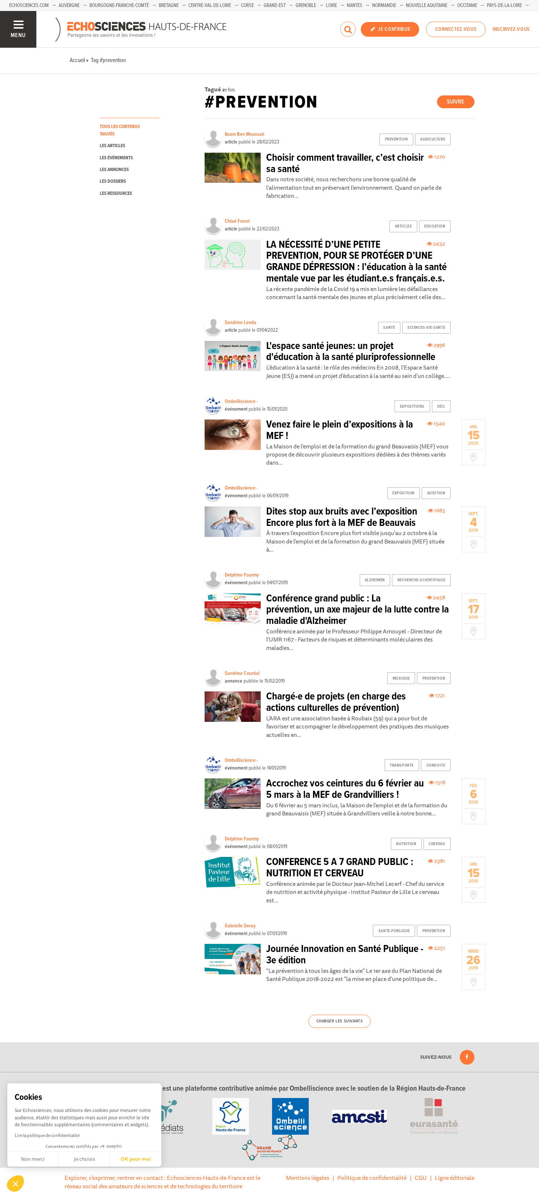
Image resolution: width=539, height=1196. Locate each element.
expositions (412, 406)
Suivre (455, 102)
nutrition (406, 844)
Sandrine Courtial (242, 673)
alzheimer (375, 580)
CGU (421, 1177)
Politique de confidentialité (372, 1177)
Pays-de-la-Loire (504, 5)
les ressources (116, 193)
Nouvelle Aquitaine (426, 5)
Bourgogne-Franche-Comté (119, 5)
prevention (396, 139)
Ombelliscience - (241, 401)
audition (436, 493)
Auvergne (69, 5)
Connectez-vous (456, 29)
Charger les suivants (339, 1021)
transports (402, 765)
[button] (15, 1183)
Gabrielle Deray (240, 926)
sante (389, 327)
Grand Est (275, 5)
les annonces (114, 170)
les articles (112, 146)
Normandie (384, 5)
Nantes (354, 5)
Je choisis (84, 1159)
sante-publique (394, 931)
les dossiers (113, 181)
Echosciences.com (29, 5)
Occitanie (467, 5)
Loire (331, 5)
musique (401, 678)
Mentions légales (307, 1177)
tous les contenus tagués (120, 130)
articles (403, 226)
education (434, 226)
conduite (435, 765)
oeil (441, 406)
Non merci (33, 1159)
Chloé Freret (237, 221)
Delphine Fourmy (242, 575)
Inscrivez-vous (511, 29)
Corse (247, 5)
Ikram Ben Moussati (244, 134)
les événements (116, 158)
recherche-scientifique (421, 580)
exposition (403, 493)
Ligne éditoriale (454, 1177)
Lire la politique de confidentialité (47, 1135)
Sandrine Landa (240, 322)
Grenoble (306, 5)
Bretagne (169, 5)
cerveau (437, 844)
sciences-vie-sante (426, 327)
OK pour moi (136, 1159)
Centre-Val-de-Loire (209, 5)
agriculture (432, 139)
